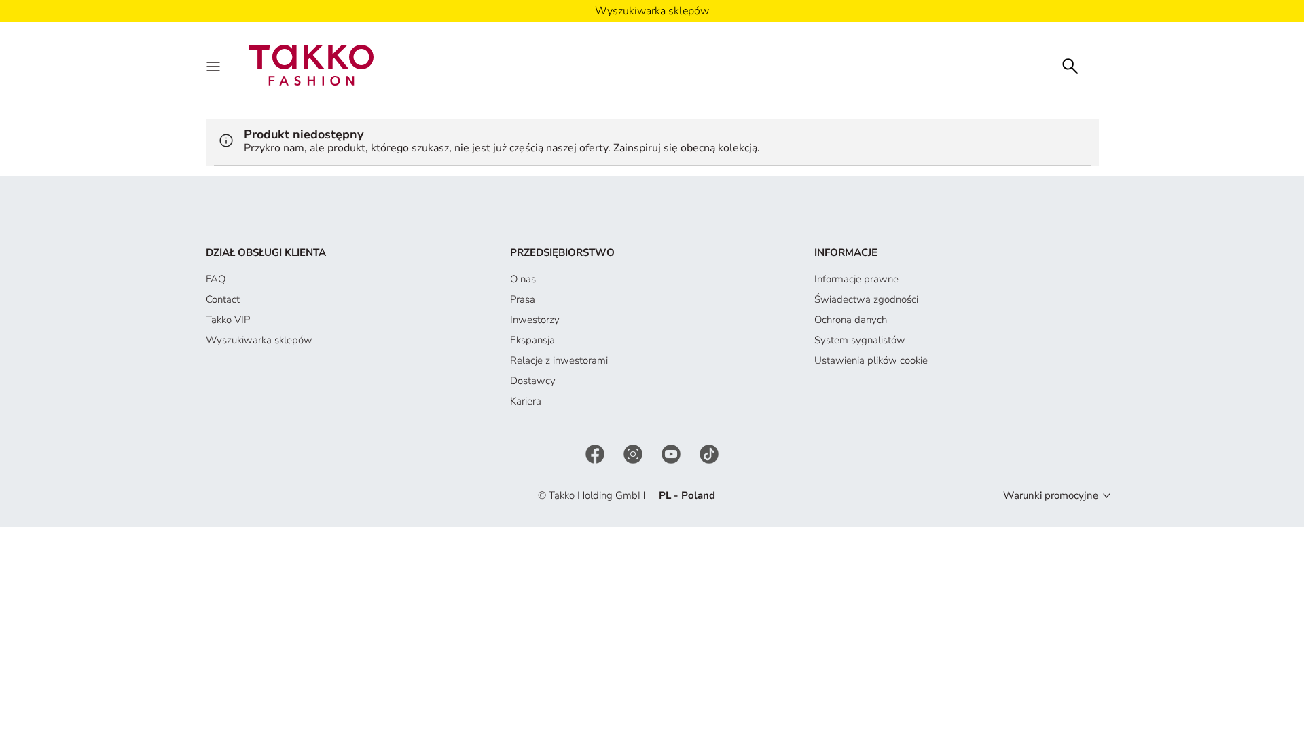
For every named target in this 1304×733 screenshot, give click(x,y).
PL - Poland (687, 495)
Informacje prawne (856, 279)
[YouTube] (672, 452)
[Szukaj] (1070, 65)
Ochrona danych (850, 319)
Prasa (522, 299)
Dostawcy (533, 381)
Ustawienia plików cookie (871, 360)
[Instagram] (634, 452)
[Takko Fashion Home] (311, 64)
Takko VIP (228, 319)
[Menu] (214, 65)
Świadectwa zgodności (866, 299)
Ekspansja (532, 340)
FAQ (215, 279)
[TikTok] (709, 452)
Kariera (525, 401)
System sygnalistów (859, 340)
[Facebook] (596, 452)
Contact (223, 299)
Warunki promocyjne (1050, 495)
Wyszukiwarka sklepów (259, 340)
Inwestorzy (535, 319)
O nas (523, 279)
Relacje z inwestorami (559, 360)
